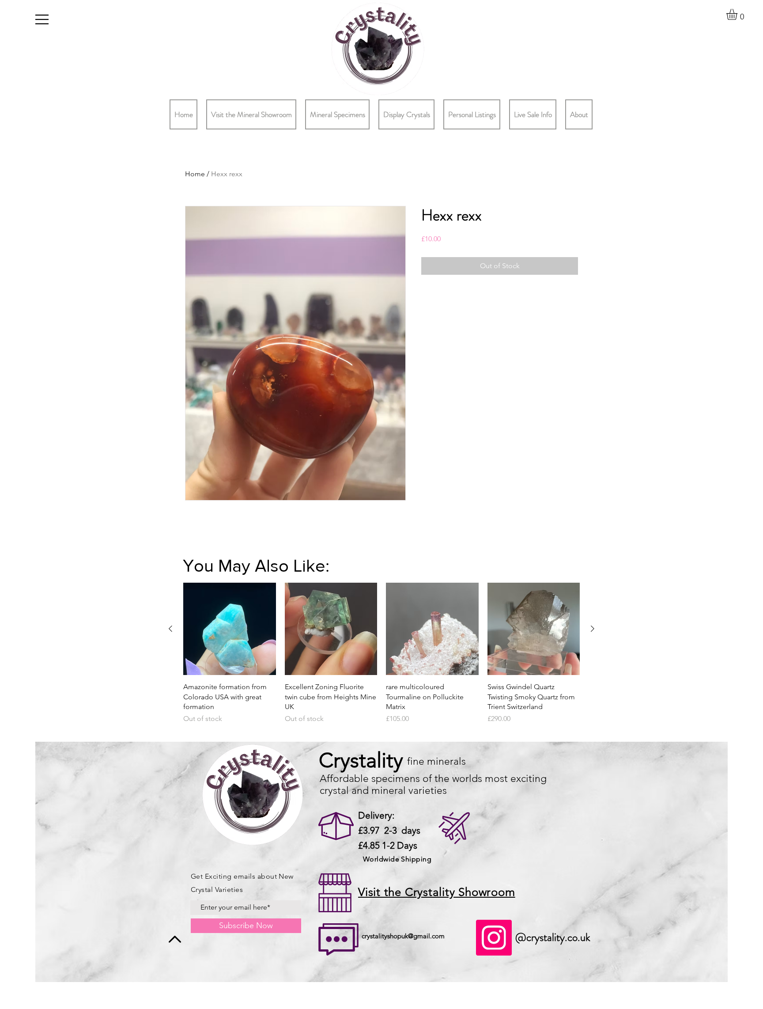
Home (195, 174)
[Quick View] (229, 629)
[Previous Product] (170, 628)
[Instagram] (494, 938)
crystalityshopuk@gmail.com (403, 936)
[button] (42, 19)
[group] (381, 658)
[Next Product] (592, 628)
